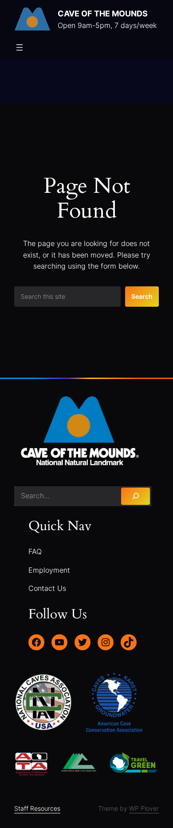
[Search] (135, 496)
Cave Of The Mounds (103, 13)
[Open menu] (19, 47)
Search (142, 296)
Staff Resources (37, 808)
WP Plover (144, 808)
